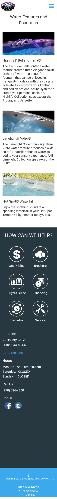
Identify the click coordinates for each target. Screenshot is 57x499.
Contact (30, 494)
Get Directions (13, 353)
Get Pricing (17, 266)
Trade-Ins (16, 320)
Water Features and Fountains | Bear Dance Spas (8, 6)
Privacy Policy (30, 490)
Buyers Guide (16, 293)
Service (40, 320)
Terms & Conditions (28, 486)
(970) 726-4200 (13, 390)
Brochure (40, 266)
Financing (40, 293)
